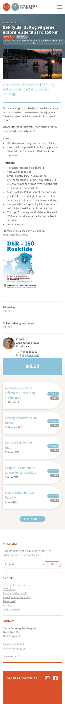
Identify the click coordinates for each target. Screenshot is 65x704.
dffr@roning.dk (17, 648)
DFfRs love (9, 589)
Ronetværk (9, 601)
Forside (8, 36)
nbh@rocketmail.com (15, 234)
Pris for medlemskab (14, 593)
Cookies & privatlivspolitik (22, 677)
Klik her (7, 311)
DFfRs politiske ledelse (16, 585)
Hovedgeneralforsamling (17, 597)
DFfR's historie (11, 609)
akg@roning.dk (30, 355)
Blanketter (9, 605)
